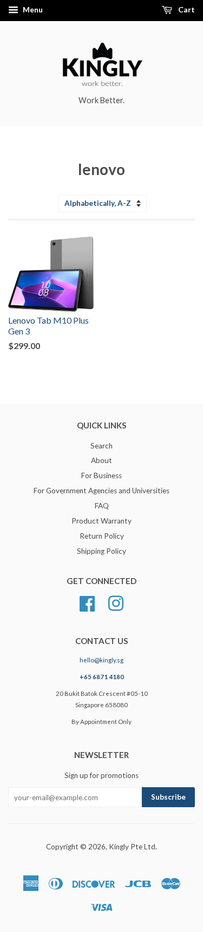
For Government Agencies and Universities (101, 490)
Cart (185, 9)
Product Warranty (101, 521)
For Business (101, 475)
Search (101, 445)
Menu (32, 9)
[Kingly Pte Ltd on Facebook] (87, 602)
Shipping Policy (101, 551)
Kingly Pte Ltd (132, 846)
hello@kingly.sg (101, 659)
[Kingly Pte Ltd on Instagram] (116, 602)
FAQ (102, 505)
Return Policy (102, 536)
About (101, 460)
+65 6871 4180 (102, 676)
